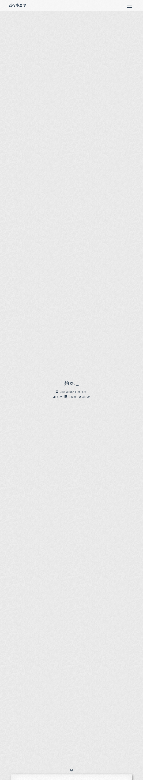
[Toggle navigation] (129, 5)
